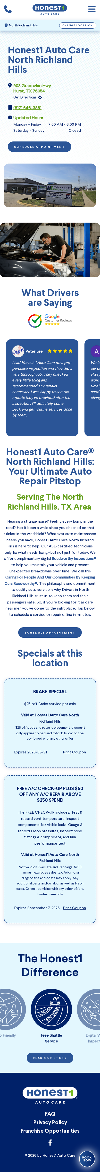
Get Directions (25, 97)
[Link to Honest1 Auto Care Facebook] (50, 1143)
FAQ (50, 1114)
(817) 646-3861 (27, 107)
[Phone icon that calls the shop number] (8, 10)
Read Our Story (50, 1058)
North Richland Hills (23, 25)
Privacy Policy (50, 1122)
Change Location (77, 26)
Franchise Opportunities (50, 1131)
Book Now (87, 1158)
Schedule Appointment (39, 147)
